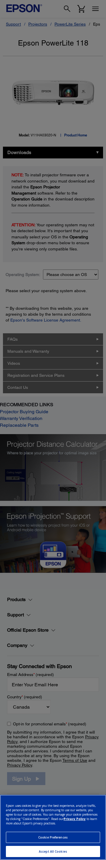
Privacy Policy (75, 819)
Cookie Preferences (53, 837)
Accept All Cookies (53, 851)
